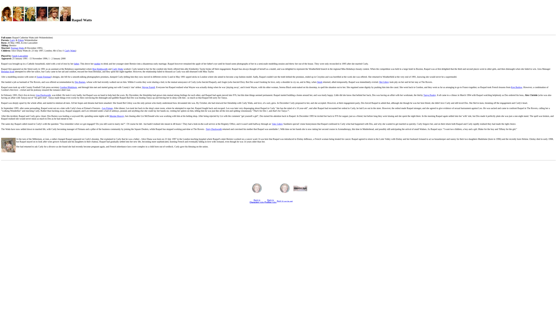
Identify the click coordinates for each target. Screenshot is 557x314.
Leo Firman (107, 108)
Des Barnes (80, 82)
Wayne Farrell (148, 87)
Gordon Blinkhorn (68, 87)
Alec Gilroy (277, 124)
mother (97, 64)
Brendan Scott (7, 71)
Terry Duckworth (214, 129)
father (76, 64)
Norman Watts (17, 48)
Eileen (21, 40)
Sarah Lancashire (20, 56)
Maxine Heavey (117, 116)
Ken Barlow (516, 87)
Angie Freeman (44, 77)
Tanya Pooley (429, 95)
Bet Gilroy (384, 82)
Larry (12, 40)
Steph (319, 82)
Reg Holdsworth (100, 69)
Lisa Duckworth (43, 95)
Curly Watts (70, 50)
